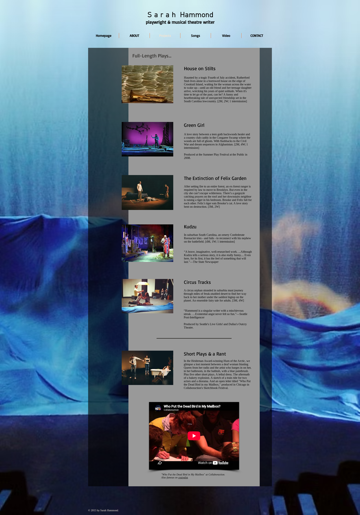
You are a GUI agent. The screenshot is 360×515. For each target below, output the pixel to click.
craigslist (183, 477)
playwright (156, 22)
